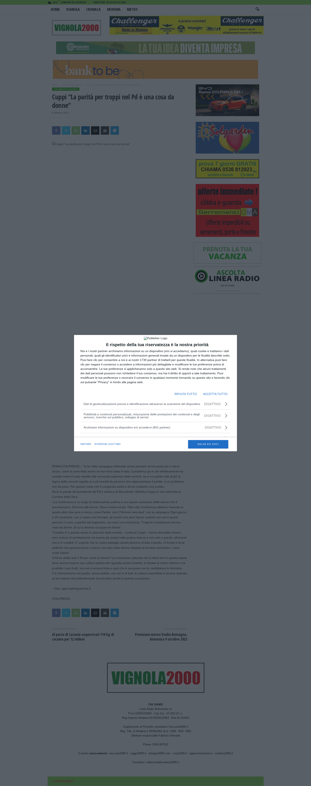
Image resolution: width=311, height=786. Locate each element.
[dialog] (155, 393)
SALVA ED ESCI (208, 444)
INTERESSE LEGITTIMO (107, 444)
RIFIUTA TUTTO (186, 394)
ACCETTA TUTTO (215, 394)
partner (85, 444)
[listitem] (155, 427)
